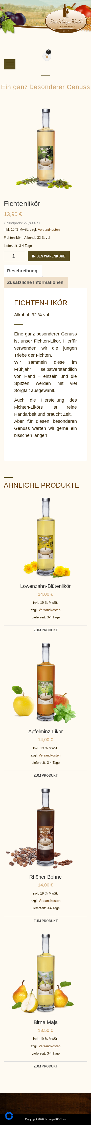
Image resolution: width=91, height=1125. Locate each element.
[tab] (22, 271)
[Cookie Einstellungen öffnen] (9, 1118)
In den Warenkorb (48, 256)
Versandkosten (49, 229)
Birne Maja (46, 1022)
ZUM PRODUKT (46, 630)
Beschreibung (22, 270)
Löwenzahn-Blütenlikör (45, 586)
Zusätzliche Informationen (35, 282)
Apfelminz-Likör (45, 731)
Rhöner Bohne (45, 877)
